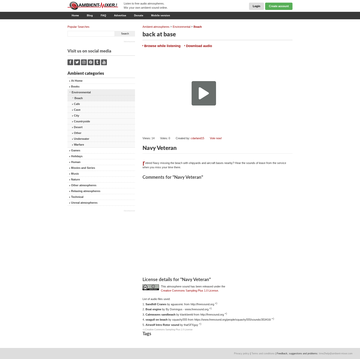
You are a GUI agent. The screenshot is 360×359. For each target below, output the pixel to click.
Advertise (120, 15)
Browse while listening (162, 46)
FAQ (103, 15)
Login (256, 6)
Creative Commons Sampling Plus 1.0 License (189, 290)
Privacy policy (241, 353)
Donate (138, 15)
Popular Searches (78, 26)
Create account (279, 6)
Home (75, 15)
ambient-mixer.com (96, 5)
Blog (90, 15)
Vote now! (216, 138)
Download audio (199, 46)
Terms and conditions (263, 353)
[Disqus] (217, 229)
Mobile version (160, 15)
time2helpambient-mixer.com (335, 353)
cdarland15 (197, 138)
